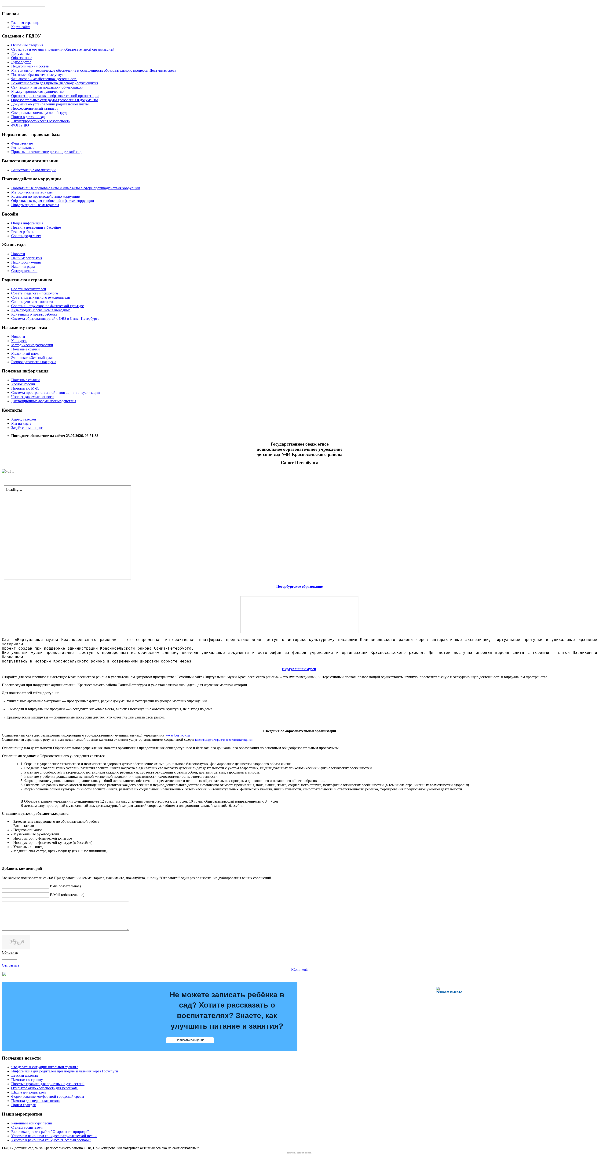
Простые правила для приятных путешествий (47, 1084)
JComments (299, 969)
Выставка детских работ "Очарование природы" (50, 1132)
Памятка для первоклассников (35, 1101)
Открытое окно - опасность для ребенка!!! (44, 1088)
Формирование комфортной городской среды (47, 1096)
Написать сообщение (190, 1040)
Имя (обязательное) (65, 886)
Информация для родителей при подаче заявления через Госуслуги (64, 1071)
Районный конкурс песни (31, 1123)
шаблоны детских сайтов (299, 1152)
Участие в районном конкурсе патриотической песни (54, 1136)
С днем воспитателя (27, 1127)
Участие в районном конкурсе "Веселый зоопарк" (51, 1140)
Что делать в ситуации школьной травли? (44, 1067)
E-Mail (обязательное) (67, 895)
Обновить (10, 952)
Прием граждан (23, 1105)
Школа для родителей (28, 1092)
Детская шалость (24, 1075)
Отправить (10, 965)
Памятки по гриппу (27, 1080)
